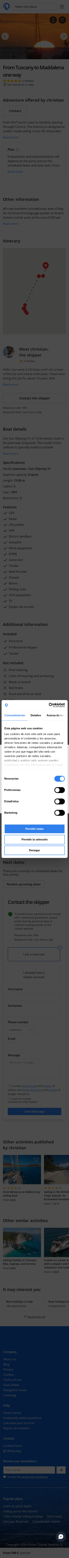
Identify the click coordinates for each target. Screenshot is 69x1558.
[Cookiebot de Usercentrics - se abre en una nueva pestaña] (49, 705)
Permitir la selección (35, 839)
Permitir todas (34, 828)
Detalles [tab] (35, 715)
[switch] (59, 790)
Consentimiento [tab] (14, 715)
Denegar (34, 850)
